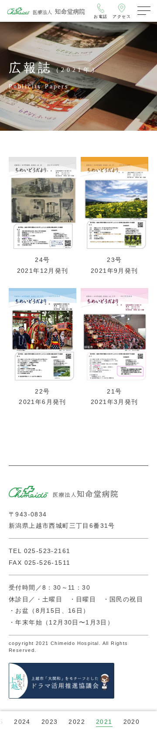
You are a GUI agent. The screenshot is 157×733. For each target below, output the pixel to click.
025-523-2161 (47, 550)
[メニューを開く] (144, 11)
